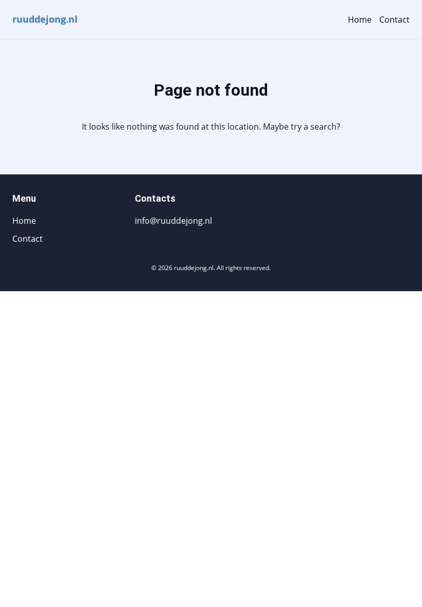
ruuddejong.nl (45, 19)
